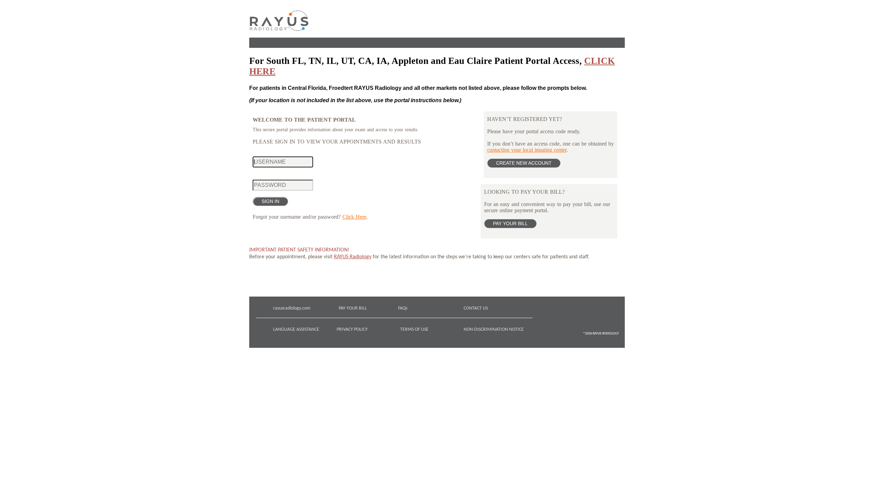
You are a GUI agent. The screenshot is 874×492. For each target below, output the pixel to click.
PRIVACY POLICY (352, 329)
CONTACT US (476, 308)
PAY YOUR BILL (353, 308)
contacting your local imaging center (526, 150)
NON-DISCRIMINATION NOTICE (494, 329)
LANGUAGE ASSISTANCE (296, 329)
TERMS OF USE (414, 329)
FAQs (402, 308)
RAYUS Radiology (352, 257)
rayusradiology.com (291, 308)
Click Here (354, 217)
